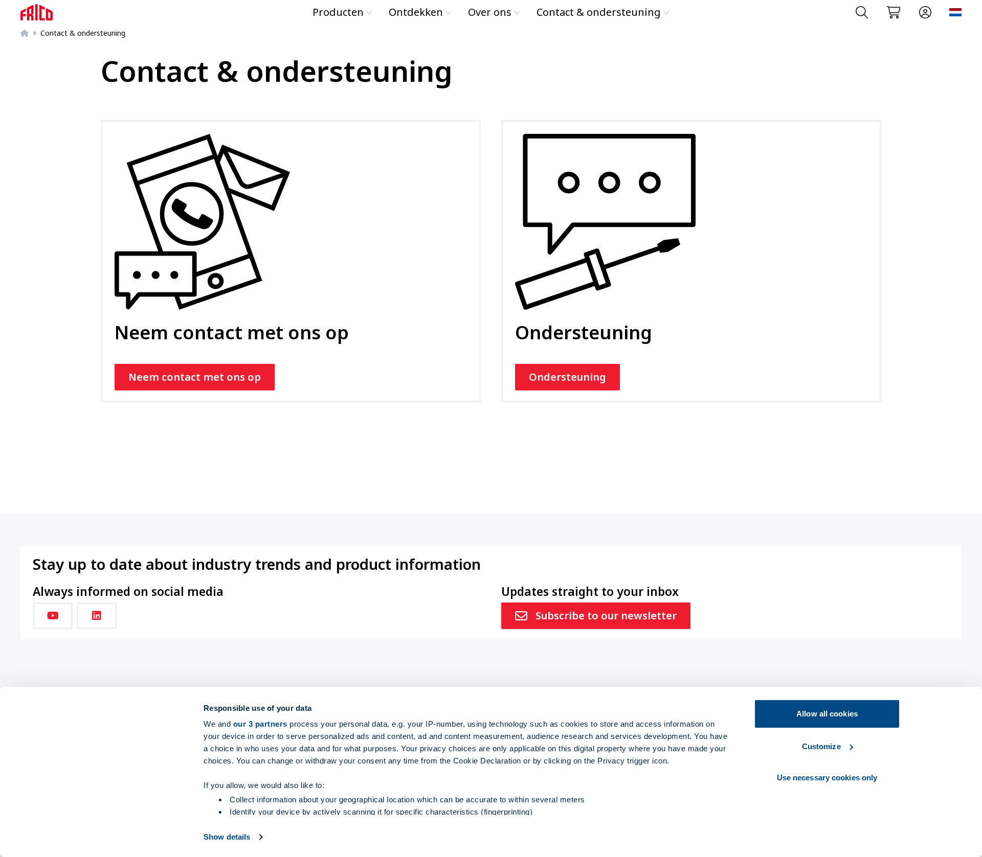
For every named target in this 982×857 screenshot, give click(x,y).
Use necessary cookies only (827, 777)
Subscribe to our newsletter (606, 615)
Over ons (489, 12)
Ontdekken (416, 12)
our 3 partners (260, 724)
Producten (338, 12)
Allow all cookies (827, 713)
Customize (821, 746)
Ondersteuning (567, 377)
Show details (227, 836)
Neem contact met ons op (194, 377)
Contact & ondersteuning (599, 12)
